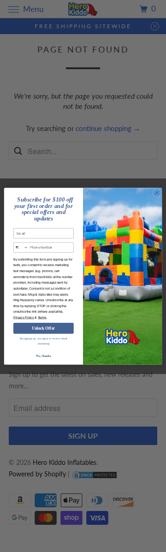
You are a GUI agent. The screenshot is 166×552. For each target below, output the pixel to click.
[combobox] (20, 247)
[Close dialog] (156, 192)
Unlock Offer (43, 328)
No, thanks (43, 355)
